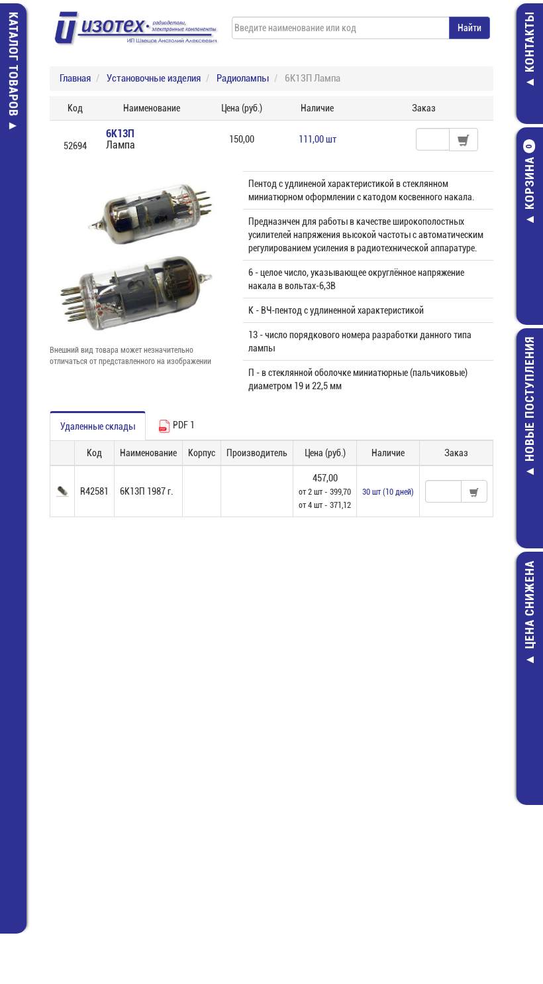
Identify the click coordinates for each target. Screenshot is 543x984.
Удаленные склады (97, 426)
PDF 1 (183, 425)
